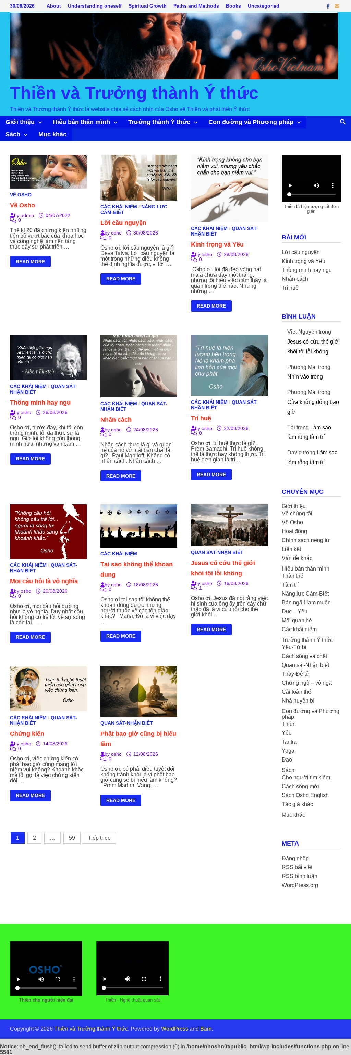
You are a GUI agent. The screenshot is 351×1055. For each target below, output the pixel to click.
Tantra (289, 742)
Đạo (287, 760)
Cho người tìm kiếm (306, 777)
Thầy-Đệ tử (296, 674)
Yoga (288, 751)
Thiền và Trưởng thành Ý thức (134, 93)
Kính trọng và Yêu (217, 244)
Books (233, 6)
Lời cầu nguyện (123, 222)
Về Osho (21, 194)
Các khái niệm (118, 206)
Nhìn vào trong (305, 377)
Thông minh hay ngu (40, 402)
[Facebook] (329, 6)
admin (27, 215)
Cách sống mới (300, 786)
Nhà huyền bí (298, 701)
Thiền (289, 724)
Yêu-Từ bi (294, 647)
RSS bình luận (299, 876)
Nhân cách (116, 419)
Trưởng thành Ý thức (159, 122)
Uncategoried (263, 6)
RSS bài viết (297, 867)
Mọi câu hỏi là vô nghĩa (44, 581)
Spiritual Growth (148, 6)
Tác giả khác (297, 804)
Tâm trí (290, 585)
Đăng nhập (295, 858)
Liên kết (291, 549)
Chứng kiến (27, 733)
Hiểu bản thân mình (81, 122)
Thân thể (292, 576)
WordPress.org (300, 885)
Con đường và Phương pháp (250, 122)
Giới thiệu (20, 122)
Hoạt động (294, 531)
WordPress (174, 1029)
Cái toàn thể (296, 692)
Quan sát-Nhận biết (217, 552)
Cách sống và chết (304, 656)
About (54, 6)
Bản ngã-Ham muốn (306, 603)
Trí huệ (201, 418)
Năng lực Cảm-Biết (305, 594)
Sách (12, 134)
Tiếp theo (99, 838)
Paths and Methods (196, 6)
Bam (205, 1029)
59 (72, 838)
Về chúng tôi (297, 513)
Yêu (287, 733)
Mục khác (52, 134)
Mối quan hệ (297, 620)
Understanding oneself (95, 6)
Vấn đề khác (297, 558)
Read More (30, 262)
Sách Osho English (305, 795)
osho (116, 233)
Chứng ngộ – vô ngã (307, 683)
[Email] (337, 6)
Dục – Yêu (294, 611)
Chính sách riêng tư (306, 540)
